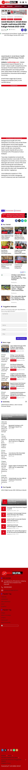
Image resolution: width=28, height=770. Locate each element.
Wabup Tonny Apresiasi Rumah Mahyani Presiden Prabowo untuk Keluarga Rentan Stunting (19, 237)
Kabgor (3, 613)
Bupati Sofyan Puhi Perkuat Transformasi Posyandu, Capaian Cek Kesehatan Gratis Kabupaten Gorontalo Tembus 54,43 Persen (6, 266)
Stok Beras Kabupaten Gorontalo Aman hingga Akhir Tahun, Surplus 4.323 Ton (6, 252)
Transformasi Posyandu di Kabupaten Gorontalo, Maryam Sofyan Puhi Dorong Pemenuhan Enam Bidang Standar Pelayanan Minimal (20, 266)
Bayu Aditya (3, 29)
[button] (20, 2)
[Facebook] (16, 220)
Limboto (19, 210)
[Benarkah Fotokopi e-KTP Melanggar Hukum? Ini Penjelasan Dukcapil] (4, 427)
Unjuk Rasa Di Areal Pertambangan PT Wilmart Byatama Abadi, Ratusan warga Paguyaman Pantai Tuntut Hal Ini (16, 525)
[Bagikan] (25, 30)
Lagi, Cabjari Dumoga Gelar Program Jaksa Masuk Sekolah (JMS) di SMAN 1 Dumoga (7, 237)
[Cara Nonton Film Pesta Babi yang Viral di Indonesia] (4, 454)
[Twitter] (19, 220)
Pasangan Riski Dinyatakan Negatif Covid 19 (17, 508)
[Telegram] (22, 220)
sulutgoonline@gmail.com (11, 590)
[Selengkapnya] (26, 401)
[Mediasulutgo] (9, 2)
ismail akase (10, 210)
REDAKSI (3, 755)
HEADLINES (4, 19)
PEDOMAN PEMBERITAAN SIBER (9, 757)
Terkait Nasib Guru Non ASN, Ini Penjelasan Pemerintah (17, 479)
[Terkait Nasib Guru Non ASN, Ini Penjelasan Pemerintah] (4, 480)
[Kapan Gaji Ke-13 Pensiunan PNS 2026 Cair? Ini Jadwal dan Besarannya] (4, 467)
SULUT (2, 604)
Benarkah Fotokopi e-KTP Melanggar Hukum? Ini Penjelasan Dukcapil (16, 426)
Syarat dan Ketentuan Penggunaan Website (11, 760)
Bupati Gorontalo (5, 622)
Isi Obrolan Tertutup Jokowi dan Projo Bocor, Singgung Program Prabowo (16, 440)
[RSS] (17, 750)
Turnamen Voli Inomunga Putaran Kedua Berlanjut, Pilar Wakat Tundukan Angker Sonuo (16, 514)
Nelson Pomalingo (6, 615)
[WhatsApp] (25, 220)
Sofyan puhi (4, 620)
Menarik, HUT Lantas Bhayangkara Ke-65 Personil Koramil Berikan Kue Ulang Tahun (17, 531)
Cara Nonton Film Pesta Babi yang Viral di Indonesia (17, 453)
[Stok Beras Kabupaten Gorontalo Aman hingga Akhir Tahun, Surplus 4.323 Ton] (7, 245)
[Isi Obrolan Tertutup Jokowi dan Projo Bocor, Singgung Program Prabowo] (4, 441)
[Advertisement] (14, 194)
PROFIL (9, 755)
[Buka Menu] (23, 2)
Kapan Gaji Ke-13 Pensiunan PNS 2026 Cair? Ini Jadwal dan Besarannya (18, 466)
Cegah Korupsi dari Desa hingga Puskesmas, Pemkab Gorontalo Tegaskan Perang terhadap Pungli (21, 252)
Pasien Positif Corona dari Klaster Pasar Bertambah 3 (16, 519)
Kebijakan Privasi (6, 763)
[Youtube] (11, 750)
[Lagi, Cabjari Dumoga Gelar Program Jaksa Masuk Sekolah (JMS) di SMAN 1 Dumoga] (7, 230)
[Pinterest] (8, 750)
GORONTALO (10, 19)
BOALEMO (3, 606)
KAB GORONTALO (17, 19)
